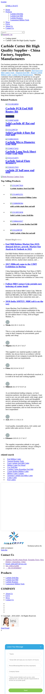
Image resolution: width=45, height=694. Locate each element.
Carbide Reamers (16, 18)
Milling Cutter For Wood (16, 465)
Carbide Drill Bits (16, 14)
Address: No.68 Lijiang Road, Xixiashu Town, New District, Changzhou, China (25, 561)
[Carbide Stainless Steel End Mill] (16, 185)
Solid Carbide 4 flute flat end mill (20, 133)
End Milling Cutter (14, 459)
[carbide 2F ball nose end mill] (12, 167)
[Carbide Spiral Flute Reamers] (12, 158)
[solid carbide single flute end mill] (16, 203)
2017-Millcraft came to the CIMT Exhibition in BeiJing (21, 265)
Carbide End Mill (16, 16)
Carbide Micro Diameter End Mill (20, 143)
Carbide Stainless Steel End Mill (22, 188)
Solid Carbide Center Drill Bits (21, 215)
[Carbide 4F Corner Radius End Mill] (16, 221)
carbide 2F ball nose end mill (20, 171)
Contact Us (10, 28)
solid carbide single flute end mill (22, 206)
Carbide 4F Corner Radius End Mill (23, 224)
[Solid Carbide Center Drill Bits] (16, 212)
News (8, 22)
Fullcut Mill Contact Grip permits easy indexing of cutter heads (24, 285)
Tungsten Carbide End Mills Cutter (20, 476)
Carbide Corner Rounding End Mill (20, 469)
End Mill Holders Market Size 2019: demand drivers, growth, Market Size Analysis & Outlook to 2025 (23, 246)
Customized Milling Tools (19, 20)
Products (9, 12)
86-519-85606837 (13, 568)
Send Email (5, 628)
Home (8, 10)
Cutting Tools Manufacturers (22, 75)
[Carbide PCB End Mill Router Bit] (12, 104)
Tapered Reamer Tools (15, 461)
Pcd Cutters (11, 480)
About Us (9, 26)
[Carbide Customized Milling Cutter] (16, 194)
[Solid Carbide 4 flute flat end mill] (12, 130)
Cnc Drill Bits (12, 467)
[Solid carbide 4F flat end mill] (12, 120)
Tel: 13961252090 (12, 566)
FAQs (8, 24)
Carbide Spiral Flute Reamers (18, 161)
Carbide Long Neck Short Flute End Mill (21, 152)
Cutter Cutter (12, 478)
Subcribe (4, 550)
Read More (10, 116)
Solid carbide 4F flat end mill (20, 124)
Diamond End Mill (22, 73)
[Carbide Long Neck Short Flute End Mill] (12, 148)
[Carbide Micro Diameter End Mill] (12, 139)
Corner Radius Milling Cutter (18, 471)
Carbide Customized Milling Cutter (23, 197)
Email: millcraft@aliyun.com (16, 564)
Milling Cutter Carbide (15, 473)
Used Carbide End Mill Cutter (18, 463)
